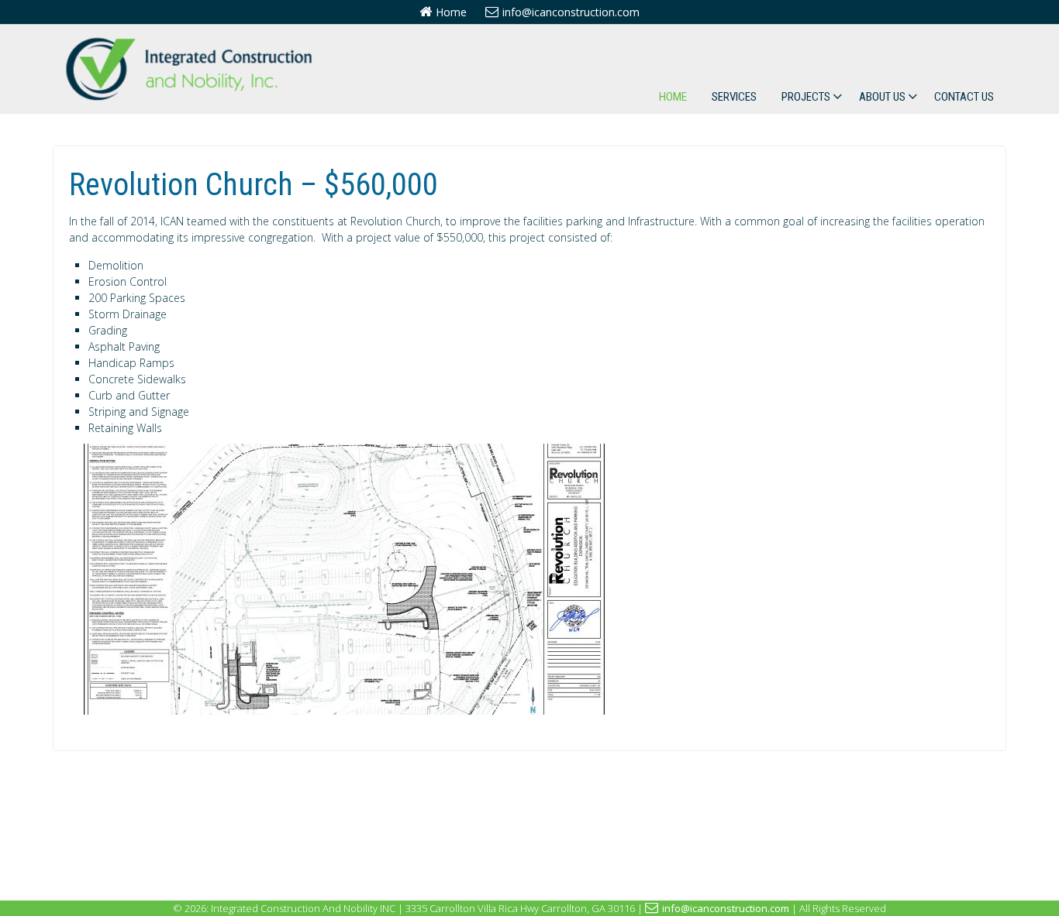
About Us (882, 97)
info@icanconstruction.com (571, 12)
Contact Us (964, 97)
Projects (805, 97)
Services (734, 97)
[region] (340, 579)
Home (451, 12)
